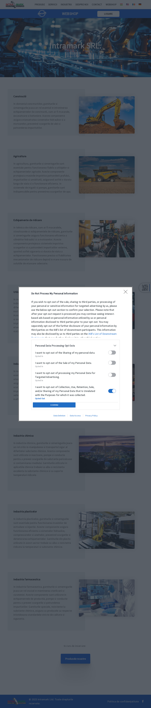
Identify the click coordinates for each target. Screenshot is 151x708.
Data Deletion (59, 415)
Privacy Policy (91, 415)
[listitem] (75, 346)
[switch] (112, 353)
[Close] (126, 293)
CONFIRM (54, 405)
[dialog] (75, 354)
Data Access (75, 415)
